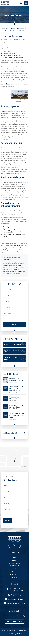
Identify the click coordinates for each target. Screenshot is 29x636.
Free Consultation (14, 621)
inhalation (12, 267)
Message (7, 314)
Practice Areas (14, 563)
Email (6, 302)
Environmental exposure (10, 55)
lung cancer (21, 84)
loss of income (20, 267)
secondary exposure (16, 271)
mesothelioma (5, 84)
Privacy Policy (14, 574)
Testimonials (14, 566)
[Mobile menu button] (26, 3)
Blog (14, 569)
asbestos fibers (7, 265)
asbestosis (14, 84)
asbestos (10, 263)
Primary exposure (8, 51)
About (14, 560)
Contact (15, 572)
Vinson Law (17, 246)
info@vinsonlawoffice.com (16, 599)
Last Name (8, 296)
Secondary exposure (9, 53)
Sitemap (14, 577)
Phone (7, 308)
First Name (8, 290)
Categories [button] (10, 432)
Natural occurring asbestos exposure (13, 57)
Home (14, 557)
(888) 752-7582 (16, 595)
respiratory (6, 271)
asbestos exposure (19, 263)
